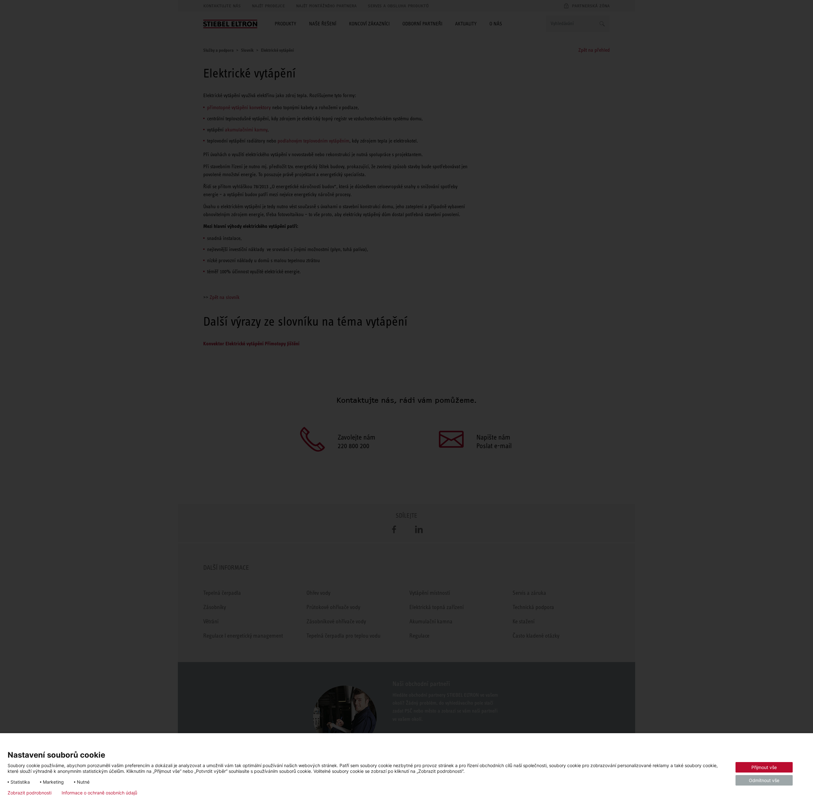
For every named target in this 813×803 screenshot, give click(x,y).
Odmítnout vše (764, 780)
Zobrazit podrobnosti (29, 792)
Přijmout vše (764, 767)
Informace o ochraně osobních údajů (99, 792)
